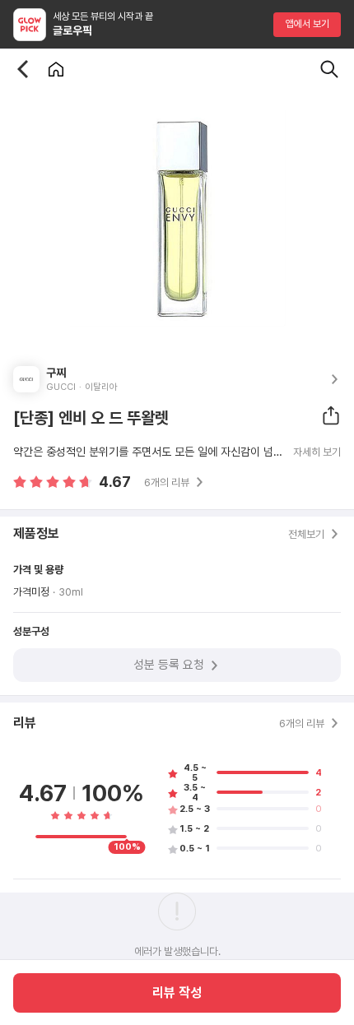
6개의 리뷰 (166, 482)
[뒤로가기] (23, 69)
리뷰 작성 (177, 992)
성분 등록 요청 (168, 664)
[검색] (329, 69)
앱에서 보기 (307, 24)
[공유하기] (331, 415)
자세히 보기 (317, 452)
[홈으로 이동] (56, 69)
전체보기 (306, 534)
